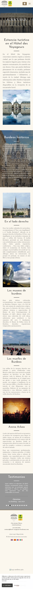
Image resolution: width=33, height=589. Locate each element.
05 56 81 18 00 (16, 527)
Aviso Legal (12, 534)
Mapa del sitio (20, 534)
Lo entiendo (7, 585)
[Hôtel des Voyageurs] (10, 3)
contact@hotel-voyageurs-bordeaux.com (16, 529)
